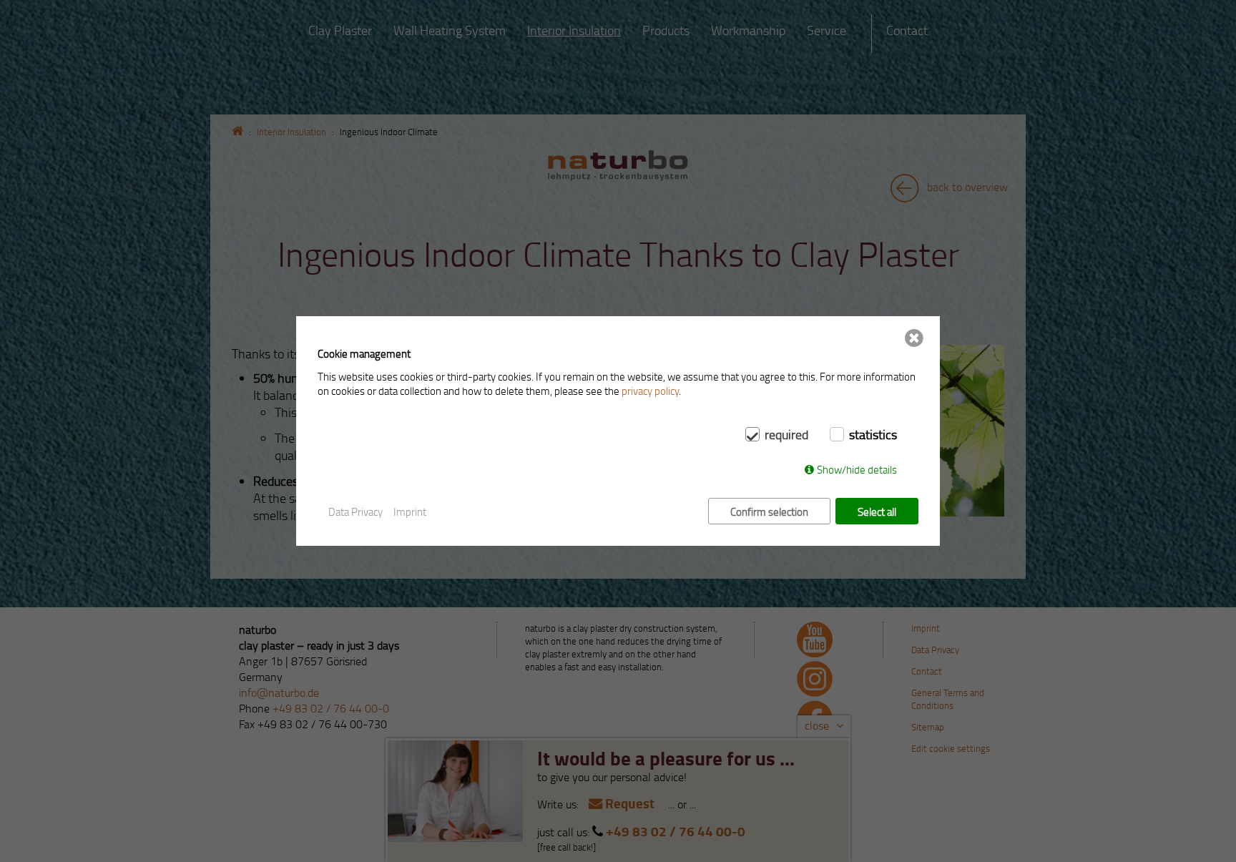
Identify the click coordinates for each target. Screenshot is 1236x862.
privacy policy (650, 390)
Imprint (409, 511)
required (786, 434)
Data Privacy (355, 511)
